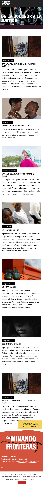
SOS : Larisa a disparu (11, 344)
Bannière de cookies (6, 470)
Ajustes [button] (33, 479)
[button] (40, 3)
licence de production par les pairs (27, 461)
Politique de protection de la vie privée (10, 467)
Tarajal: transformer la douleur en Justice (18, 402)
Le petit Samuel (9, 287)
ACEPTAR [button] (21, 482)
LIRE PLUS (8, 93)
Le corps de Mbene (10, 230)
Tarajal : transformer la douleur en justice (19, 65)
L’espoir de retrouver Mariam (15, 126)
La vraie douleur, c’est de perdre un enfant (18, 175)
